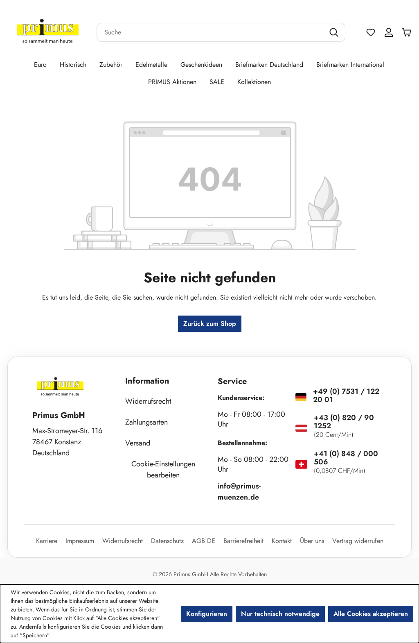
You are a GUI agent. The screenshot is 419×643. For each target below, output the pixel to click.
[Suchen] (334, 32)
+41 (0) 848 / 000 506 (346, 458)
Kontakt (282, 540)
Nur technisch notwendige (280, 613)
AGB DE (203, 540)
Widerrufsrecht (148, 401)
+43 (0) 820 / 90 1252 (344, 422)
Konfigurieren (206, 613)
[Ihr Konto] (389, 32)
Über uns (312, 540)
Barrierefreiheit (243, 540)
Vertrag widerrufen (357, 540)
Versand (137, 443)
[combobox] (211, 32)
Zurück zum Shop (209, 323)
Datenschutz (167, 540)
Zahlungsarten (146, 422)
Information (147, 381)
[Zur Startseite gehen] (48, 32)
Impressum (79, 540)
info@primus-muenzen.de (239, 491)
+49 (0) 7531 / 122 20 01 (346, 395)
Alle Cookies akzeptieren (370, 613)
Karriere (46, 540)
